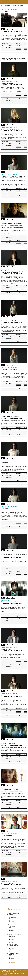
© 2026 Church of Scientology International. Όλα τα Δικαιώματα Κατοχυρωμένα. (13, 974)
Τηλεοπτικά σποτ (12, 926)
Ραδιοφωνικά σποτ (13, 917)
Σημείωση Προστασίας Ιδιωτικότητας (9, 970)
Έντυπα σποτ (12, 920)
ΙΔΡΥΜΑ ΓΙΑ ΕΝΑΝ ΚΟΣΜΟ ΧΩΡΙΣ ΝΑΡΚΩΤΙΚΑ (9, 9)
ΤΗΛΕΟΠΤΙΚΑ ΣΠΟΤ (7, 5)
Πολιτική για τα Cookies (21, 970)
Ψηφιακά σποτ (12, 921)
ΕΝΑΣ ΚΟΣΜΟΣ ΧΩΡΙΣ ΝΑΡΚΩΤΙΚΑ (18, 5)
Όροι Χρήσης (4, 971)
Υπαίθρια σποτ (12, 918)
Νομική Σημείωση (10, 971)
